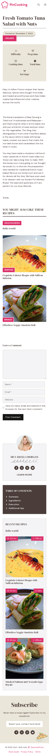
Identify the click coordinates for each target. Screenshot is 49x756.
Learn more (24, 474)
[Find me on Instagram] (27, 468)
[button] (38, 5)
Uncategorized (12, 223)
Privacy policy (27, 752)
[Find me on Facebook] (16, 468)
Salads (9, 38)
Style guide (14, 752)
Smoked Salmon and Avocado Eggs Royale (24, 683)
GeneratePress (37, 747)
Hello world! (9, 228)
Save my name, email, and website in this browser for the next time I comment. (25, 407)
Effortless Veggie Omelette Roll (19, 325)
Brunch (8, 320)
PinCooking (18, 5)
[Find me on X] (22, 468)
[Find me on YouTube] (33, 468)
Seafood (8, 270)
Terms (38, 752)
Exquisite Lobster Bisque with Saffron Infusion (23, 277)
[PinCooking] (4, 5)
